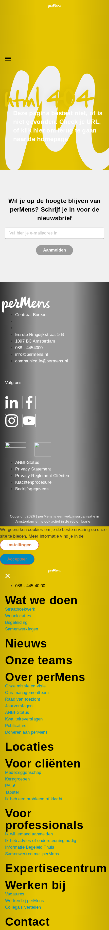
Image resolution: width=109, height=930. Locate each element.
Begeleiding (16, 622)
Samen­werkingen (21, 629)
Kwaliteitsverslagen (24, 719)
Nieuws (26, 643)
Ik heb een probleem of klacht (33, 798)
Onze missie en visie (25, 686)
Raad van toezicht (22, 699)
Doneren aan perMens (26, 732)
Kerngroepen (17, 779)
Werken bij (35, 885)
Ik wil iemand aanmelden (29, 834)
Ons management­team (27, 692)
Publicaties (15, 725)
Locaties (29, 746)
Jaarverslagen (18, 705)
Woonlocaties (18, 615)
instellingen (19, 544)
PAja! (10, 785)
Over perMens (45, 677)
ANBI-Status (17, 712)
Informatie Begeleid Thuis (29, 847)
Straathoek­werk (20, 609)
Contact (27, 921)
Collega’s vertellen (23, 907)
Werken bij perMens (24, 900)
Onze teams (39, 660)
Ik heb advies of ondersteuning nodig (40, 840)
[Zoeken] (12, 25)
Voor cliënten (43, 763)
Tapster (12, 792)
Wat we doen (41, 600)
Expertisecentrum (56, 868)
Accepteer (17, 559)
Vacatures (15, 894)
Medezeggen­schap (23, 772)
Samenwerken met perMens (32, 853)
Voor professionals (44, 819)
